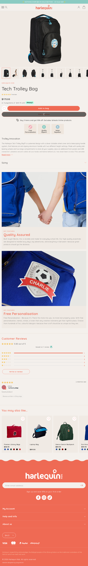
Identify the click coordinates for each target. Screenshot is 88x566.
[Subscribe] (81, 485)
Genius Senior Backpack (65, 444)
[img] (7, 382)
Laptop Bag (34, 444)
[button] (3, 7)
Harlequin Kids (14, 559)
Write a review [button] (16, 372)
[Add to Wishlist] (4, 108)
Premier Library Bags (12, 444)
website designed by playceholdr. (13, 562)
